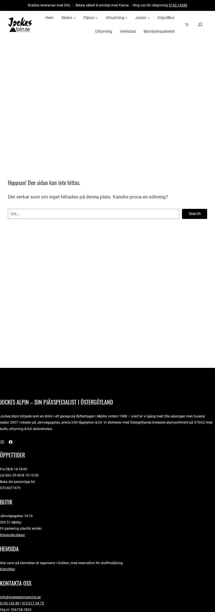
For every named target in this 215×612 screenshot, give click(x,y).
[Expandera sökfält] (200, 24)
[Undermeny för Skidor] (74, 18)
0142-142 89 (9, 603)
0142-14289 (178, 5)
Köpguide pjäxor (12, 535)
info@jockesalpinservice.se (20, 597)
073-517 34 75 (33, 603)
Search (195, 213)
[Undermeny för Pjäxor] (96, 18)
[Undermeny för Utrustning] (126, 18)
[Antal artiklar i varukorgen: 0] (187, 24)
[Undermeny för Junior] (149, 18)
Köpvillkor (7, 569)
